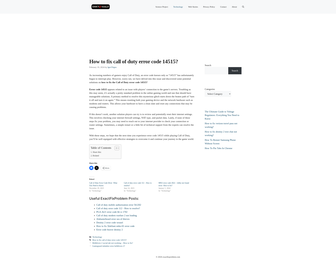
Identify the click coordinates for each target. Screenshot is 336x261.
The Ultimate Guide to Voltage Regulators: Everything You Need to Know (222, 115)
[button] (243, 7)
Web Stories (193, 7)
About (234, 7)
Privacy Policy (209, 7)
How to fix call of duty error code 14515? (109, 240)
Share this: (97, 152)
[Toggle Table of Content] (116, 148)
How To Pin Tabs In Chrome (218, 148)
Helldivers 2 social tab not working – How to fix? (112, 243)
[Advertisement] (168, 33)
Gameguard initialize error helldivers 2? (108, 246)
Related (96, 156)
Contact (223, 7)
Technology (178, 7)
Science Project (162, 7)
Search (208, 65)
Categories (210, 89)
